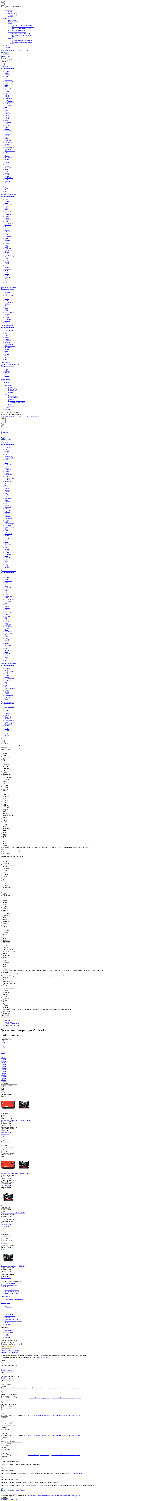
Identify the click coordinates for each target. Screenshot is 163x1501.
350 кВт (3, 1071)
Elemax (7, 91)
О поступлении (6, 1132)
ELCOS (7, 90)
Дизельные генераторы (8, 194)
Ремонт (10, 38)
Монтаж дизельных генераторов (22, 25)
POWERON (8, 157)
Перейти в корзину (7, 1370)
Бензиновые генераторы (8, 287)
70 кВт (3, 1053)
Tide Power (8, 168)
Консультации (12, 20)
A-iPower (7, 71)
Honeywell (8, 130)
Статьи (7, 45)
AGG (6, 73)
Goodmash (8, 122)
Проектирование (13, 22)
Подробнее (44, 1357)
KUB (6, 139)
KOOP (7, 137)
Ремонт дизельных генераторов (22, 40)
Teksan (7, 166)
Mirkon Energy (9, 147)
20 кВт (3, 1042)
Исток (6, 183)
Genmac (7, 117)
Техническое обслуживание (17, 32)
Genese (7, 115)
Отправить (5, 1417)
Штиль (7, 376)
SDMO (7, 164)
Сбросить (4, 1017)
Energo (7, 96)
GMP (6, 120)
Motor (6, 152)
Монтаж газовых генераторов (21, 28)
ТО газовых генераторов (20, 37)
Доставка (11, 44)
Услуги (7, 18)
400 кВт (3, 1073)
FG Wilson (8, 105)
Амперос (7, 181)
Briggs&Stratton (9, 81)
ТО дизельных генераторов (21, 33)
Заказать (4, 1390)
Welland (7, 173)
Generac (7, 113)
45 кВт (3, 1049)
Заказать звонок (6, 54)
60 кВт (3, 1051)
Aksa (6, 76)
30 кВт (3, 1044)
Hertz (6, 124)
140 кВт (3, 1061)
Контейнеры (5, 382)
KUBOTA (8, 140)
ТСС (6, 186)
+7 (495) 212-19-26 (77, 1473)
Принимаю (4, 1360)
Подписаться (5, 1399)
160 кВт (3, 1063)
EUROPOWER (9, 102)
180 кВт (3, 1064)
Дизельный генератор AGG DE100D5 (13, 1213)
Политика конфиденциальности (11, 1352)
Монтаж (11, 23)
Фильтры (4, 1081)
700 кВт (3, 1080)
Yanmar (7, 176)
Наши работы (12, 13)
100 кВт (3, 1058)
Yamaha (7, 174)
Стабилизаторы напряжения (10, 364)
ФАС (6, 189)
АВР (2, 381)
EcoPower (8, 88)
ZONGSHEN (9, 178)
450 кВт (3, 1075)
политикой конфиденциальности (36, 1388)
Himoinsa (7, 125)
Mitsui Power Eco (10, 151)
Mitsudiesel (8, 149)
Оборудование (5, 362)
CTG (6, 85)
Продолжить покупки (7, 1372)
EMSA (7, 95)
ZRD (6, 179)
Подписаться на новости (9, 1285)
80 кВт (3, 1054)
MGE (6, 146)
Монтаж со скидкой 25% (9, 1499)
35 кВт (3, 1046)
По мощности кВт (7, 1039)
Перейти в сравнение (8, 1378)
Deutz (6, 86)
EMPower (8, 93)
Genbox (7, 112)
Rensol (7, 162)
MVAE (7, 156)
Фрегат (7, 191)
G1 (5, 108)
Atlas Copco (8, 80)
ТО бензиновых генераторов (21, 35)
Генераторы (4, 66)
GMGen (7, 118)
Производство (5, 379)
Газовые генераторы (7, 326)
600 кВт (3, 1078)
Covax (6, 83)
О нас (10, 11)
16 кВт (3, 1041)
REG (6, 161)
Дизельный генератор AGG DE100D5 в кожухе (16, 1120)
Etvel (6, 100)
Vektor (6, 171)
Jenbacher (7, 134)
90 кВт (3, 1056)
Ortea (6, 374)
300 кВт (3, 1070)
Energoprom (8, 98)
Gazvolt (7, 110)
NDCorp (7, 371)
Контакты (8, 47)
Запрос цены (5, 1134)
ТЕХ (6, 184)
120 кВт (3, 1059)
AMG (6, 78)
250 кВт (3, 1068)
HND (6, 127)
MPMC (7, 154)
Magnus (7, 144)
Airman (7, 75)
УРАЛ (6, 188)
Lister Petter (8, 142)
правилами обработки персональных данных (63, 1388)
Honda (7, 129)
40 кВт (3, 1048)
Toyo (6, 169)
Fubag (6, 107)
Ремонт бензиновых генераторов (22, 42)
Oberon (7, 372)
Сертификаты (12, 15)
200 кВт (3, 1066)
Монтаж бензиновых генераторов (23, 27)
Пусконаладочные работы (16, 30)
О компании (8, 10)
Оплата (10, 16)
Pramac (7, 159)
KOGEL (7, 135)
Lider (6, 369)
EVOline (7, 103)
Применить (5, 1015)
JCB (6, 132)
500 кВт (3, 1076)
